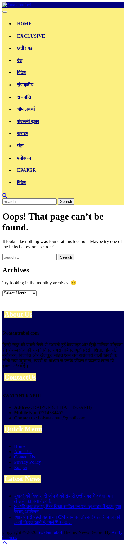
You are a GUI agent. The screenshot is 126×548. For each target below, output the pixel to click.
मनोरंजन (24, 158)
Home (24, 23)
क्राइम (22, 133)
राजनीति (24, 97)
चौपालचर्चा (26, 109)
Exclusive (31, 35)
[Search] (4, 195)
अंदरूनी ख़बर (28, 121)
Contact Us (24, 456)
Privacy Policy (27, 462)
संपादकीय (25, 84)
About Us (23, 451)
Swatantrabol (50, 532)
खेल (20, 145)
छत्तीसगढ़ (25, 47)
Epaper (26, 170)
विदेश (21, 72)
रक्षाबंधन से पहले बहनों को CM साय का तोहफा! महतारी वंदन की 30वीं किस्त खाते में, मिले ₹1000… (67, 520)
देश (19, 60)
